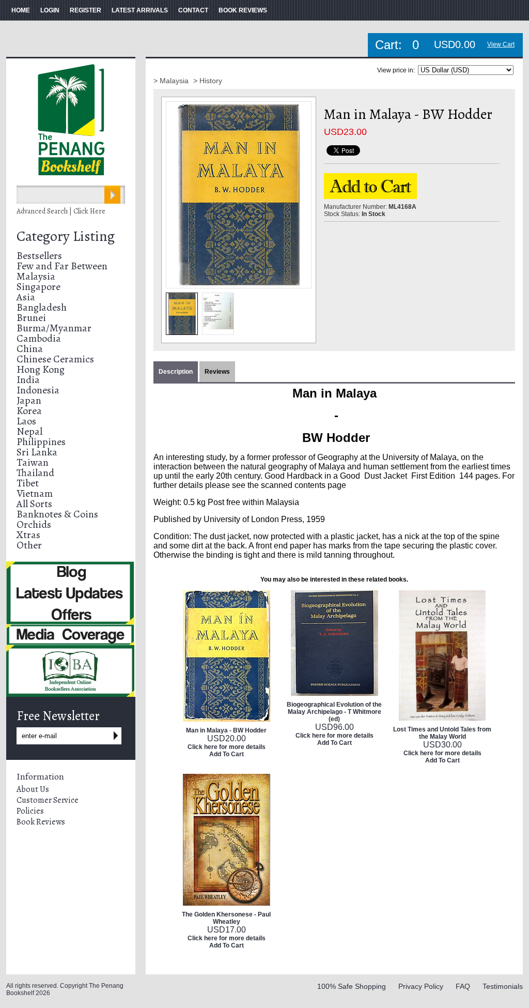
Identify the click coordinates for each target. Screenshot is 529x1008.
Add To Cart (226, 754)
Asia (26, 297)
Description (176, 371)
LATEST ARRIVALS (140, 10)
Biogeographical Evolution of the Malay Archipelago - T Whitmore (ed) (334, 712)
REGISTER (85, 10)
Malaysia (36, 276)
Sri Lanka (37, 452)
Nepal (29, 431)
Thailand (35, 473)
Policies (30, 811)
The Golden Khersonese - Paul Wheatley (226, 918)
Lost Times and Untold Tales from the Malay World (442, 733)
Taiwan (33, 462)
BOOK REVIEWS (243, 10)
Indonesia (38, 390)
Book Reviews (41, 822)
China (30, 349)
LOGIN (49, 10)
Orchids (34, 524)
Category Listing (66, 236)
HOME (20, 10)
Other (29, 545)
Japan (29, 400)
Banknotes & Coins (57, 514)
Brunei (31, 318)
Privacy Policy (420, 986)
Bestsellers (39, 256)
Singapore (38, 287)
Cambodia (39, 338)
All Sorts (34, 504)
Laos (26, 421)
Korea (29, 411)
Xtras (28, 535)
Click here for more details (227, 747)
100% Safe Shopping (351, 986)
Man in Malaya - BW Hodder (226, 730)
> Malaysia (172, 81)
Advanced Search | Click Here (61, 211)
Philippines (41, 442)
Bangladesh (42, 307)
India (28, 380)
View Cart (501, 44)
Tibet (28, 483)
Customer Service (48, 800)
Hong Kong (41, 369)
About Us (33, 789)
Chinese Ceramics (55, 359)
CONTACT (193, 10)
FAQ (463, 986)
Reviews (217, 371)
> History (207, 81)
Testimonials (503, 986)
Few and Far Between (62, 266)
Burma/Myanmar (54, 328)
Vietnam (35, 493)
